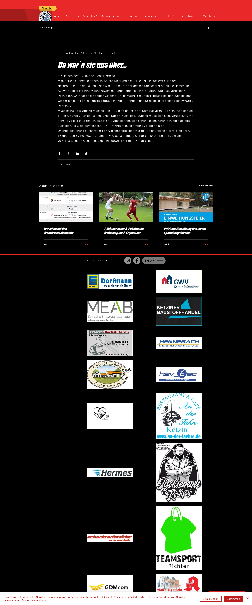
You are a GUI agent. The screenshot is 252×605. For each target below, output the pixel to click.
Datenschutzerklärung (34, 600)
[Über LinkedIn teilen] (77, 153)
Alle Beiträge (46, 27)
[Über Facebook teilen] (59, 153)
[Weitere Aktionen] (192, 53)
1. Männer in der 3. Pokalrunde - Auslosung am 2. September (124, 231)
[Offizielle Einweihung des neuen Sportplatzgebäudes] (186, 207)
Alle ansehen (205, 185)
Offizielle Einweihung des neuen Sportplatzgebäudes (185, 231)
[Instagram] (127, 260)
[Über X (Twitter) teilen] (68, 153)
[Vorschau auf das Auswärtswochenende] (66, 207)
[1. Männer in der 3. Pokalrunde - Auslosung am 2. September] (126, 207)
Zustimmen (233, 599)
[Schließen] (247, 598)
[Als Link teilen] (86, 153)
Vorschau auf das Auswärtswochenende (58, 231)
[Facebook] (136, 260)
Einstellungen (210, 599)
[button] (48, 8)
